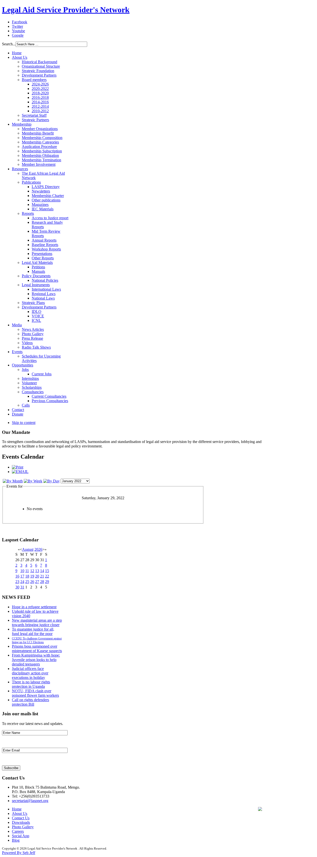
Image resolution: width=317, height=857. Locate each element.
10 (22, 571)
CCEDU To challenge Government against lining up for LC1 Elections (37, 640)
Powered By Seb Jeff (18, 853)
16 (17, 576)
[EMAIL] (20, 472)
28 (42, 582)
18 (27, 576)
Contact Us (20, 818)
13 (37, 571)
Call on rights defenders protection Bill (30, 702)
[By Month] (13, 481)
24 (22, 582)
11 (27, 571)
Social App (20, 836)
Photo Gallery (23, 827)
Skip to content (23, 422)
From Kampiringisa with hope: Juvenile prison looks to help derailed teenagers (36, 659)
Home (17, 809)
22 (47, 576)
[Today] (51, 481)
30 (17, 587)
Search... (9, 44)
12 (32, 571)
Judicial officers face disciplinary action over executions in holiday (30, 673)
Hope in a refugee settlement (34, 607)
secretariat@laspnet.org (30, 801)
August (27, 549)
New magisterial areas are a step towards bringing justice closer (37, 622)
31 (22, 587)
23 (17, 582)
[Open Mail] (260, 809)
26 (32, 582)
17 (22, 576)
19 (32, 576)
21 (42, 576)
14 (42, 571)
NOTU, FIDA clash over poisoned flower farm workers (35, 693)
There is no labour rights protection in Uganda (31, 684)
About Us (19, 813)
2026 (38, 549)
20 (37, 576)
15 (47, 571)
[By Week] (33, 481)
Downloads (21, 822)
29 (47, 582)
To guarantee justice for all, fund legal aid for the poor (33, 631)
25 (27, 582)
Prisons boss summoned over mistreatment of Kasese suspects (37, 648)
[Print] (17, 467)
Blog (16, 840)
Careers (18, 831)
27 (37, 582)
